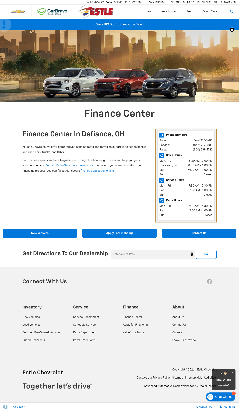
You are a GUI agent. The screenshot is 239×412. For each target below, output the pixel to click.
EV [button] (205, 12)
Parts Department (84, 332)
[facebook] (209, 282)
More (214, 12)
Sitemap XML (193, 377)
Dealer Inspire (208, 386)
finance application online (97, 171)
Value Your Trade (133, 332)
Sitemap (177, 377)
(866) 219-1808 (203, 145)
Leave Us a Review (184, 340)
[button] (232, 12)
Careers (177, 332)
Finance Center (132, 317)
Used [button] (189, 12)
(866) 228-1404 (202, 140)
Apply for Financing (135, 325)
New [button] (149, 12)
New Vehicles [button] (40, 233)
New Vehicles (31, 317)
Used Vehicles (31, 325)
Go (206, 254)
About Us (178, 317)
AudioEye (210, 377)
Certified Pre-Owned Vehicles (41, 332)
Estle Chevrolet (207, 369)
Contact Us (179, 325)
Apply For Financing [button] (119, 233)
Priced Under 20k (33, 340)
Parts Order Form (84, 340)
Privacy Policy (161, 377)
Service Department (86, 317)
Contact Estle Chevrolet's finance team (70, 165)
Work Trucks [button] (169, 12)
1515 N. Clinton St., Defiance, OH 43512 (170, 2)
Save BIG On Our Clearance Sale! (119, 24)
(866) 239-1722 (203, 149)
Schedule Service (84, 325)
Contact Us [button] (199, 233)
